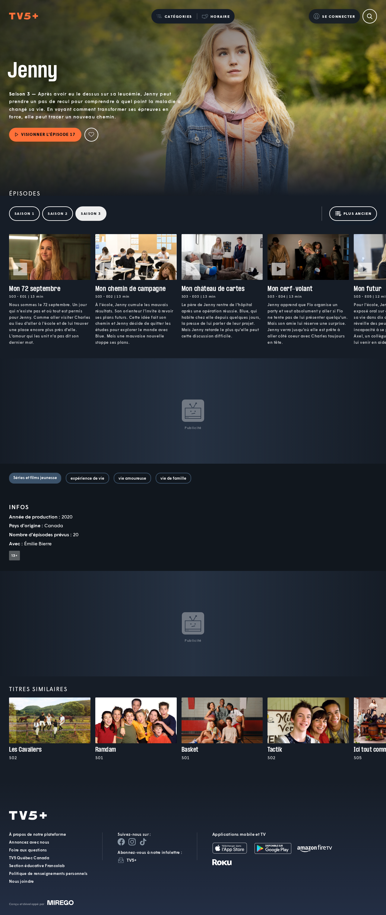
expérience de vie (87, 478)
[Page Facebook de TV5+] (121, 841)
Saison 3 (91, 213)
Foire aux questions (28, 850)
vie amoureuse (132, 478)
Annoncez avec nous (29, 842)
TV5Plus (23, 16)
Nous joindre (21, 881)
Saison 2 (58, 213)
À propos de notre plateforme (37, 834)
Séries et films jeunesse (35, 477)
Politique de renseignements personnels (48, 873)
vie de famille (173, 478)
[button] (174, 16)
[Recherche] (369, 16)
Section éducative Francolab (37, 865)
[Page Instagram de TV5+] (132, 841)
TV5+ (132, 860)
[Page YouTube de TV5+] (143, 841)
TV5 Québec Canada (29, 857)
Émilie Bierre (38, 543)
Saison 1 (24, 213)
